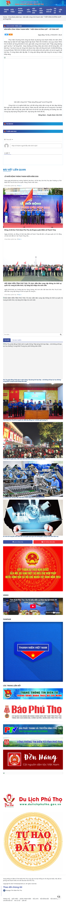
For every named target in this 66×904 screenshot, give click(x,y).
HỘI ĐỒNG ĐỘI (34, 11)
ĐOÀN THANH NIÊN (20, 11)
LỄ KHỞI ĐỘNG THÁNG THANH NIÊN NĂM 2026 (21, 176)
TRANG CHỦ (6, 11)
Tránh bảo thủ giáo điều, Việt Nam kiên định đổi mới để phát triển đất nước (24, 459)
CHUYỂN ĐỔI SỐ (49, 11)
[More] (11, 34)
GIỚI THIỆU (12, 11)
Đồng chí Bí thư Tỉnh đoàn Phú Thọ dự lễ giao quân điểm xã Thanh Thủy (30, 230)
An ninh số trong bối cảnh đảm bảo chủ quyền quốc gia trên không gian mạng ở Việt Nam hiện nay (30, 536)
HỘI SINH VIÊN (41, 11)
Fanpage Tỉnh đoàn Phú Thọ (13, 890)
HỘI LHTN (29, 11)
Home (5, 17)
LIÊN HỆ (60, 11)
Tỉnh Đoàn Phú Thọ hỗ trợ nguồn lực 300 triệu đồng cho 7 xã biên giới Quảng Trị (25, 420)
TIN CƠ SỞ (55, 11)
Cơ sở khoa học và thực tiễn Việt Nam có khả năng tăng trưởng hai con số (23, 497)
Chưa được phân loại (15, 17)
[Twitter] (6, 34)
